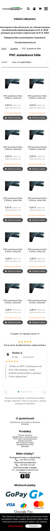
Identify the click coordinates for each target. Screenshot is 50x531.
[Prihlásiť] (34, 8)
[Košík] (40, 8)
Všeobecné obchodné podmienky (25, 422)
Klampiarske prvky (25, 444)
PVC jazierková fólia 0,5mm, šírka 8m (37, 301)
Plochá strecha (25, 435)
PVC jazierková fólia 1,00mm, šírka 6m (12, 148)
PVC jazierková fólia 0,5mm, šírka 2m (12, 250)
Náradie (25, 446)
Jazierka (14, 48)
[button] (28, 8)
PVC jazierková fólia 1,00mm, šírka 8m (37, 148)
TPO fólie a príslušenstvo (25, 439)
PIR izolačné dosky (25, 442)
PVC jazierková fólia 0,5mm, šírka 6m (12, 301)
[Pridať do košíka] (13, 118)
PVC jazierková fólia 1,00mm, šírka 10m (12, 199)
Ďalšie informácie (15, 526)
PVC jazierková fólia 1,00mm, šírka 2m (12, 97)
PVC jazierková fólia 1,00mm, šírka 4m (37, 97)
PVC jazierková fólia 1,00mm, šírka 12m (37, 199)
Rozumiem (33, 526)
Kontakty (25, 424)
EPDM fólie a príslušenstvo (25, 437)
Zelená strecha (25, 441)
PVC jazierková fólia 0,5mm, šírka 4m (37, 250)
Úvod (3, 48)
